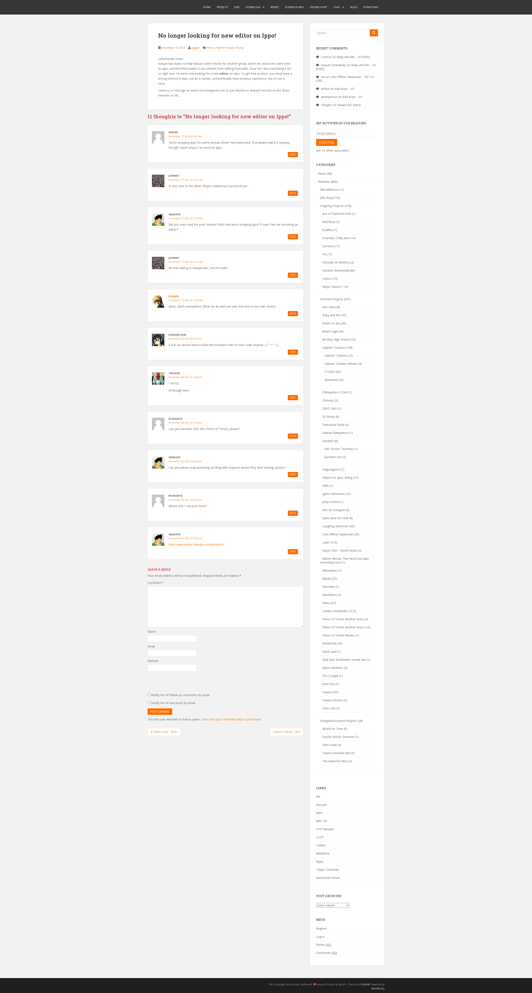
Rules (353, 7)
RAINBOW (329, 643)
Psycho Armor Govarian (338, 737)
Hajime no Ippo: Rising (229, 47)
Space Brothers (332, 668)
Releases (324, 182)
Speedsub (330, 380)
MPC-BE (321, 821)
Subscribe (327, 142)
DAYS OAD (329, 408)
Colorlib (365, 984)
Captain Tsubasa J (336, 355)
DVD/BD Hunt (318, 7)
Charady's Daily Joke (336, 238)
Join (236, 7)
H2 (324, 254)
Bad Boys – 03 (344, 89)
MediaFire (322, 853)
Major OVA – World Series (339, 550)
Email (151, 646)
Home (207, 7)
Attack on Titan (332, 729)
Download (253, 7)
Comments (326, 953)
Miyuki (326, 578)
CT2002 (329, 372)
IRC (318, 797)
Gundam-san (333, 457)
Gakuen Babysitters (335, 433)
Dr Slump (328, 417)
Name (152, 632)
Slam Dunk (329, 745)
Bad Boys (328, 222)
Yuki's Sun (329, 708)
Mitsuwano (329, 570)
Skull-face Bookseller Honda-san (344, 660)
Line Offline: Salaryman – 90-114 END (345, 79)
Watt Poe (328, 684)
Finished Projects (331, 299)
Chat (337, 7)
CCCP (320, 837)
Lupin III (327, 542)
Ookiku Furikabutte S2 (337, 611)
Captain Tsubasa (333, 348)
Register (321, 928)
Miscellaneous (329, 189)
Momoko (328, 587)
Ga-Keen (328, 246)
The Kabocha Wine (335, 761)
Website (153, 661)
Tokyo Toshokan (327, 870)
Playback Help (294, 7)
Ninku (326, 603)
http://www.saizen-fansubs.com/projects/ (196, 544)
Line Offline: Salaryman (337, 534)
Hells (325, 486)
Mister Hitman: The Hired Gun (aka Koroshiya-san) (344, 560)
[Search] (374, 32)
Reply (293, 154)
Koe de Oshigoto (333, 510)
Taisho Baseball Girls (336, 753)
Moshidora (329, 595)
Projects (222, 7)
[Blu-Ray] (326, 198)
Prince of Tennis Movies (338, 635)
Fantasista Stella (333, 425)
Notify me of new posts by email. (173, 703)
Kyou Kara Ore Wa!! (335, 518)
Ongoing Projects (332, 206)
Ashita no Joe (331, 323)
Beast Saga (330, 331)
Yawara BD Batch (349, 105)
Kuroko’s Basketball (335, 270)
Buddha (327, 230)
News (210, 47)
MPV (319, 813)
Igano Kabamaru (333, 494)
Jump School (330, 502)
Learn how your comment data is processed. (231, 719)
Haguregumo (331, 469)
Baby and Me (331, 315)
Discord (321, 805)
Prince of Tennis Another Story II (344, 627)
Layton (327, 278)
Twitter (321, 845)
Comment (156, 583)
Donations (370, 7)
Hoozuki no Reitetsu (336, 262)
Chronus (328, 400)
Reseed (275, 7)
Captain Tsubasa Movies (340, 364)
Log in (320, 937)
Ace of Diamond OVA (336, 214)
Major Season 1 (333, 287)
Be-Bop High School (336, 339)
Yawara (327, 692)
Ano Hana (329, 307)
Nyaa (319, 861)
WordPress (377, 988)
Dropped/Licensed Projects (338, 721)
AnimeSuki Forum (328, 878)
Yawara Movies (332, 700)
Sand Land (329, 651)
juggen (195, 47)
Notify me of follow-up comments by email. (180, 695)
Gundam (328, 441)
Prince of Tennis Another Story (343, 619)
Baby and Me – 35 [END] (353, 57)
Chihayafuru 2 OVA (334, 392)
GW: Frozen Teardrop (338, 449)
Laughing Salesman (335, 526)
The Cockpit (330, 676)
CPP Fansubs (325, 829)
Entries (323, 945)
